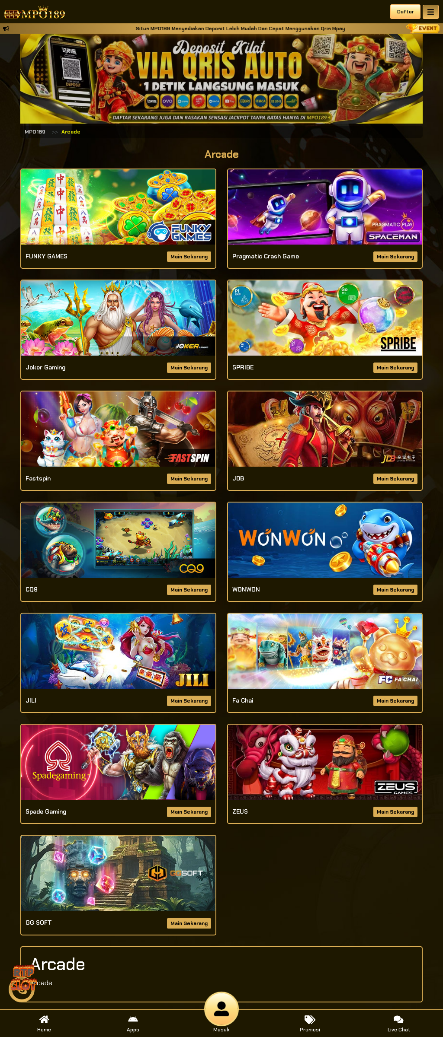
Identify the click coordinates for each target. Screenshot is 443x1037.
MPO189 (35, 131)
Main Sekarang (189, 256)
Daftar (405, 11)
